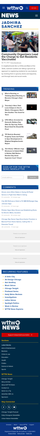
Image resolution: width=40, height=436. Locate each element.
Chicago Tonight (11, 288)
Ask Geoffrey (10, 282)
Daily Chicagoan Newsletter (11, 415)
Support (31, 425)
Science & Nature (7, 366)
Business (4, 351)
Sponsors (5, 397)
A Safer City (10, 276)
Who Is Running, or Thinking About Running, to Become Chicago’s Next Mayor (15, 96)
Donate (33, 8)
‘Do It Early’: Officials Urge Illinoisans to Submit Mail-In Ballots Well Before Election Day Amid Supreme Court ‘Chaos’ (14, 153)
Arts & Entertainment (8, 348)
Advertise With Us (7, 394)
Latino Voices (10, 300)
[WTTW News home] (10, 15)
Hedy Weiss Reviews (13, 294)
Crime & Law (6, 354)
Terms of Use (21, 433)
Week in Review (11, 306)
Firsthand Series (11, 291)
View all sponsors (20, 237)
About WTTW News (8, 385)
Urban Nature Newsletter (10, 418)
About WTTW (23, 425)
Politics (4, 363)
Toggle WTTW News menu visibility (37, 15)
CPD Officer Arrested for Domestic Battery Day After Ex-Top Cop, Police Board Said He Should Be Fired (14, 124)
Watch (15, 425)
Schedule (8, 425)
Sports (4, 369)
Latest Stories (6, 345)
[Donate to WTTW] (20, 428)
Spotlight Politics (12, 303)
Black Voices (10, 285)
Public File (29, 433)
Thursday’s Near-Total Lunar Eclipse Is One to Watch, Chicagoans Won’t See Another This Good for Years (14, 110)
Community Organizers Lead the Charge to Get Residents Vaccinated (20, 56)
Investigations (11, 297)
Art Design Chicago (13, 279)
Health (4, 360)
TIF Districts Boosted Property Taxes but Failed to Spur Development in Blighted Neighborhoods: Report (14, 139)
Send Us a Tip (6, 391)
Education (5, 357)
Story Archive (6, 382)
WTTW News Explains (14, 309)
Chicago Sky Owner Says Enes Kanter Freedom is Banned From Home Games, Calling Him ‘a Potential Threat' (19, 221)
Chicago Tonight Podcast (10, 412)
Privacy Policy (12, 433)
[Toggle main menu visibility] (4, 8)
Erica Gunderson (16, 63)
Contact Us (5, 388)
